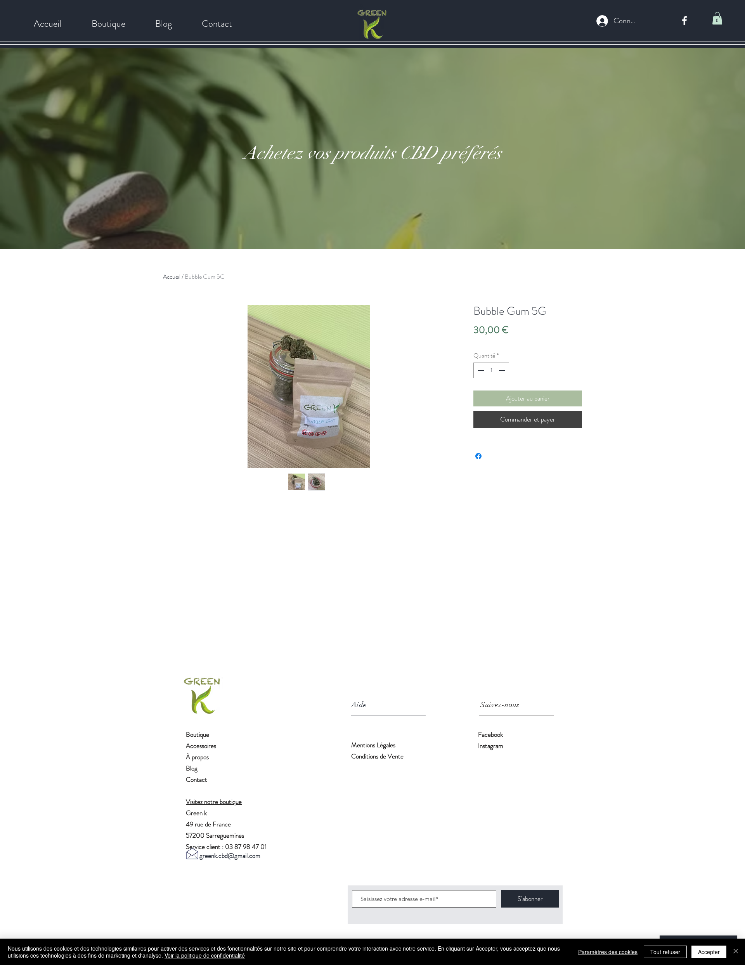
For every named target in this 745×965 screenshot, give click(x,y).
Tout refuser (665, 952)
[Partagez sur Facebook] (478, 456)
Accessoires (201, 745)
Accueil (171, 276)
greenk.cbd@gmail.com (229, 855)
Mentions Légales (374, 745)
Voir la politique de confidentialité (205, 955)
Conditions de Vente (377, 756)
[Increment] (502, 370)
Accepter (709, 952)
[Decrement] (480, 370)
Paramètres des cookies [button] (608, 952)
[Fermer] (735, 952)
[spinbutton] (491, 370)
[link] (717, 18)
